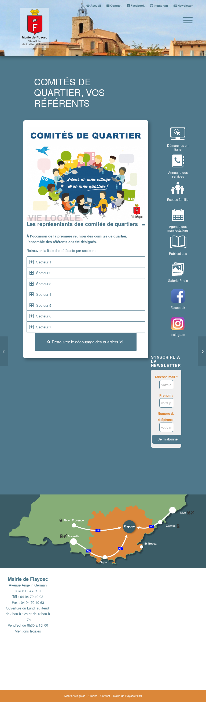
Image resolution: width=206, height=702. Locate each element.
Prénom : (166, 395)
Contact (115, 5)
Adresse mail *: (166, 377)
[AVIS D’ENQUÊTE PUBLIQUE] (202, 351)
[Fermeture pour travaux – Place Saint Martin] (4, 351)
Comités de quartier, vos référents (69, 92)
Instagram (160, 5)
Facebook (137, 5)
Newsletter (185, 5)
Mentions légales (28, 631)
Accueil (95, 5)
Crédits (93, 696)
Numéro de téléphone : (166, 416)
